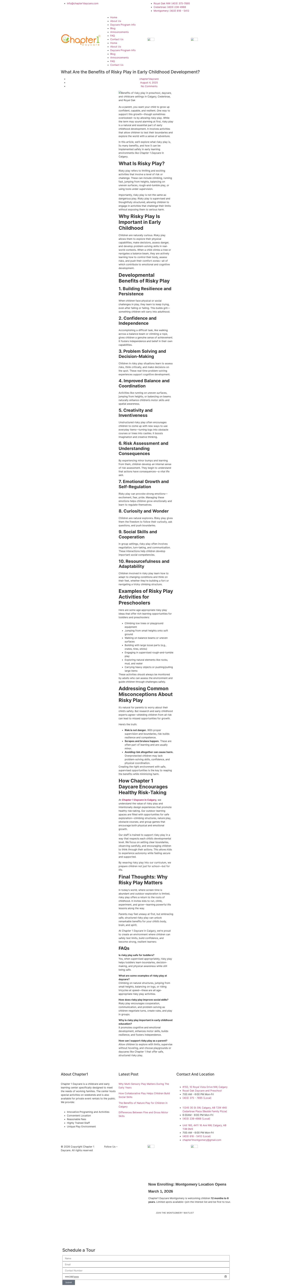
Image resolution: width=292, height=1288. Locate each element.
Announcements (119, 31)
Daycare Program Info (123, 24)
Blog (112, 28)
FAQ (112, 35)
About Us (115, 21)
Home (113, 17)
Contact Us (116, 39)
